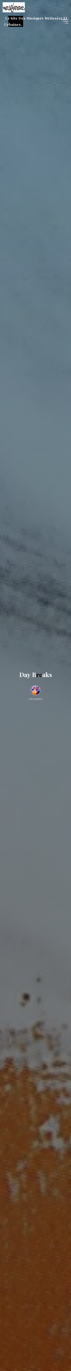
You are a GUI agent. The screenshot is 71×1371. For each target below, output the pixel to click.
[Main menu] (65, 21)
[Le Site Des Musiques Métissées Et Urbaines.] (14, 7)
